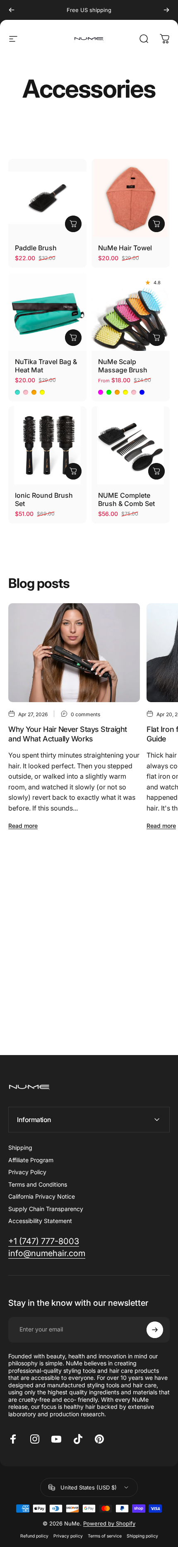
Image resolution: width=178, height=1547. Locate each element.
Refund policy (34, 1536)
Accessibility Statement (40, 1220)
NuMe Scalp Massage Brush (122, 365)
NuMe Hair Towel (125, 248)
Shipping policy (142, 1536)
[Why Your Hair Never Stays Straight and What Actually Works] (74, 652)
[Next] (166, 10)
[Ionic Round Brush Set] (47, 445)
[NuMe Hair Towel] (130, 198)
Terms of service (105, 1536)
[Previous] (11, 10)
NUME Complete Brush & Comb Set (126, 499)
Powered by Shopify (109, 1523)
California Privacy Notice (41, 1196)
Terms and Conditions (37, 1184)
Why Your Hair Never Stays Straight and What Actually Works (67, 734)
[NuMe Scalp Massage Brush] (130, 312)
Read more (23, 825)
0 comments (85, 714)
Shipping (20, 1147)
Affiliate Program (30, 1159)
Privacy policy (68, 1536)
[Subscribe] (155, 1330)
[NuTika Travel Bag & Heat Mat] (47, 312)
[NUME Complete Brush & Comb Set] (130, 445)
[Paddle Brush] (47, 198)
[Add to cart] (73, 224)
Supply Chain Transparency (45, 1208)
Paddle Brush (36, 248)
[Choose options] (73, 337)
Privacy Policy (27, 1171)
